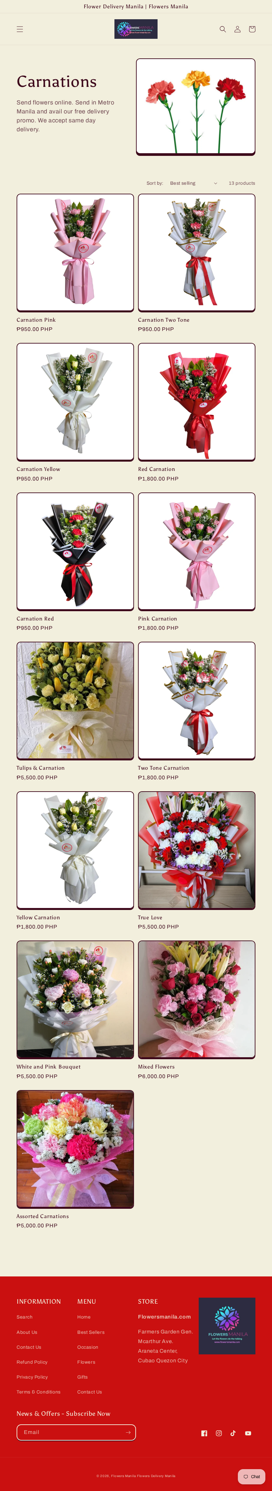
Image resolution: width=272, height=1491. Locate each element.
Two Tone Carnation (164, 768)
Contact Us (29, 1347)
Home (84, 1317)
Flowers (86, 1362)
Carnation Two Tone (164, 320)
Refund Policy (32, 1362)
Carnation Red (35, 619)
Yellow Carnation (38, 917)
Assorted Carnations (43, 1216)
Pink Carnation (157, 619)
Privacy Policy (32, 1377)
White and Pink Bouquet (49, 1067)
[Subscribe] (128, 1432)
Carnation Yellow (38, 469)
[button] (20, 29)
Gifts (82, 1377)
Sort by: (155, 183)
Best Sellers (90, 1332)
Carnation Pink (36, 320)
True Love (150, 917)
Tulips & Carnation (41, 768)
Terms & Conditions (39, 1392)
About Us (27, 1332)
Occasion (88, 1347)
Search (25, 1317)
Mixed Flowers (156, 1067)
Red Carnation (156, 469)
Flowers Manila (123, 1476)
